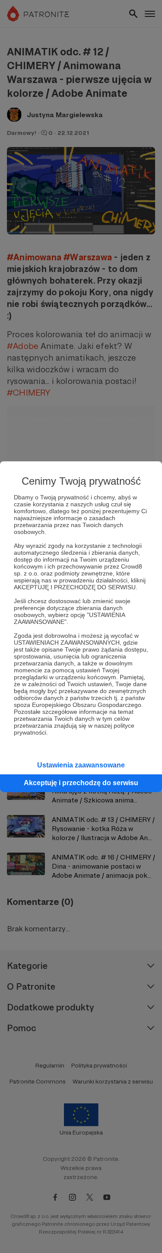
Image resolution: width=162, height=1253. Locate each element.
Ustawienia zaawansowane (81, 765)
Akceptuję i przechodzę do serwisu (81, 782)
